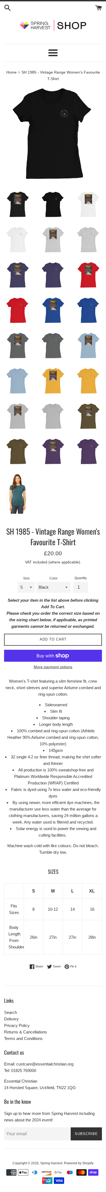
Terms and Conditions (23, 1038)
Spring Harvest (51, 1163)
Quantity (80, 578)
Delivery (11, 1019)
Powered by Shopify (78, 1163)
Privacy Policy (17, 1025)
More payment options (53, 667)
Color (53, 578)
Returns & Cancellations (25, 1032)
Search (10, 1012)
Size (26, 578)
